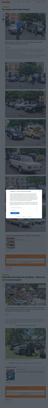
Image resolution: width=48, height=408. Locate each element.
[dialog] (24, 204)
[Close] (40, 191)
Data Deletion (19, 216)
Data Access (24, 216)
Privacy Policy (29, 216)
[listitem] (24, 207)
